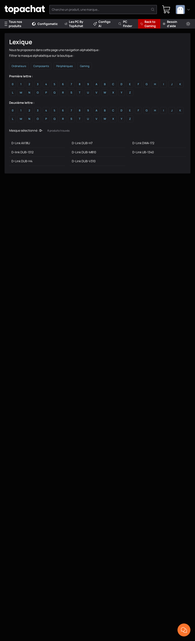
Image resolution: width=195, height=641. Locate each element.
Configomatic (48, 24)
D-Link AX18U (20, 143)
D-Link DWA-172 (143, 143)
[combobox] (183, 9)
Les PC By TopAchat (76, 24)
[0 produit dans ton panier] (166, 9)
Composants (41, 66)
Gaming (84, 66)
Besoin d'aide (172, 24)
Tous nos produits (15, 24)
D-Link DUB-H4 (21, 161)
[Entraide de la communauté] (183, 629)
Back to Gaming (150, 24)
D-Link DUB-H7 (82, 143)
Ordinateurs (19, 66)
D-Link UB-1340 (143, 152)
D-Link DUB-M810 (84, 152)
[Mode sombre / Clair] (188, 24)
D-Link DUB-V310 (84, 161)
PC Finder (127, 24)
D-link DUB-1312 (22, 152)
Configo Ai (104, 24)
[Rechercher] (153, 9)
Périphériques (64, 66)
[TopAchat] (25, 9)
